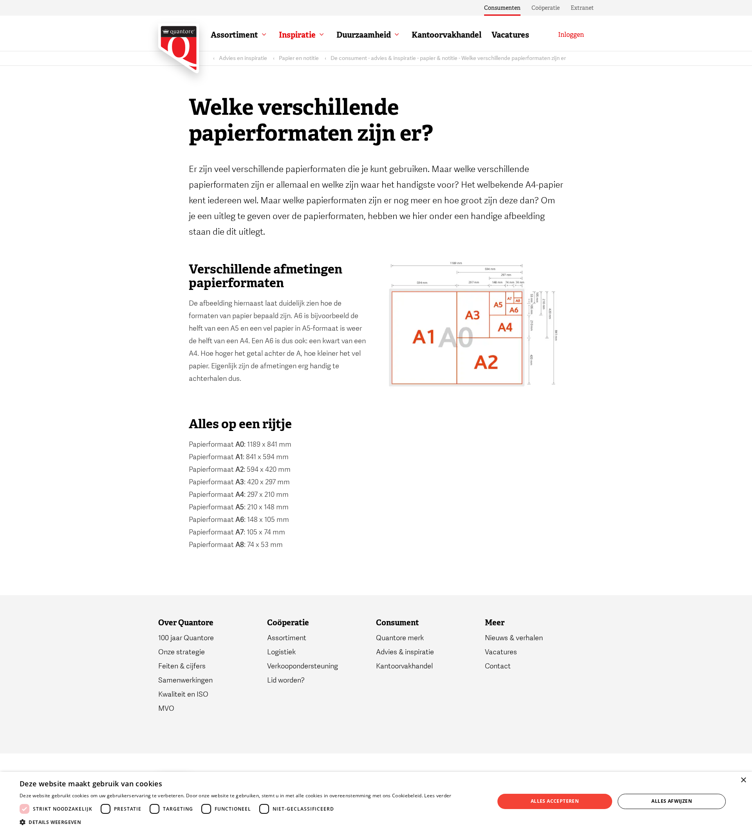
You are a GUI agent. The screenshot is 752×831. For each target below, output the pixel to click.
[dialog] (376, 801)
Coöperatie (545, 7)
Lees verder (437, 795)
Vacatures (510, 35)
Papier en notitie (299, 58)
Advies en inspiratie (243, 58)
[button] (236, 821)
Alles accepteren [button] (555, 801)
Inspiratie (297, 35)
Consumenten (502, 7)
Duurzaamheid (363, 35)
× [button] (743, 780)
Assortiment (234, 35)
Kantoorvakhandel (446, 35)
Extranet (582, 7)
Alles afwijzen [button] (671, 801)
